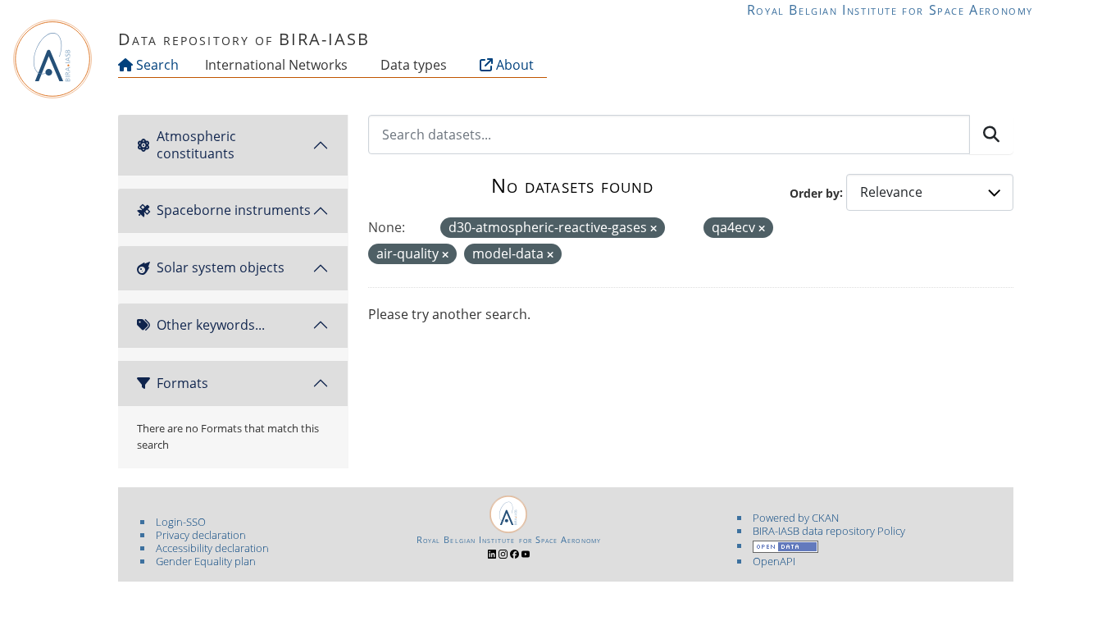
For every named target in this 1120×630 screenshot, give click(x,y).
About (513, 65)
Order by (815, 192)
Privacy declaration (201, 534)
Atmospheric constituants (196, 144)
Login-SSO (181, 521)
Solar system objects (221, 267)
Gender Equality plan (206, 561)
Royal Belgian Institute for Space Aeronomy (890, 10)
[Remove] (653, 228)
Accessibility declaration (212, 548)
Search (156, 65)
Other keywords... (211, 325)
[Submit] (991, 134)
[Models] (351, 65)
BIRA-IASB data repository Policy (829, 530)
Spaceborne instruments (234, 210)
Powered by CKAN (796, 517)
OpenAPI (774, 561)
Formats (182, 383)
